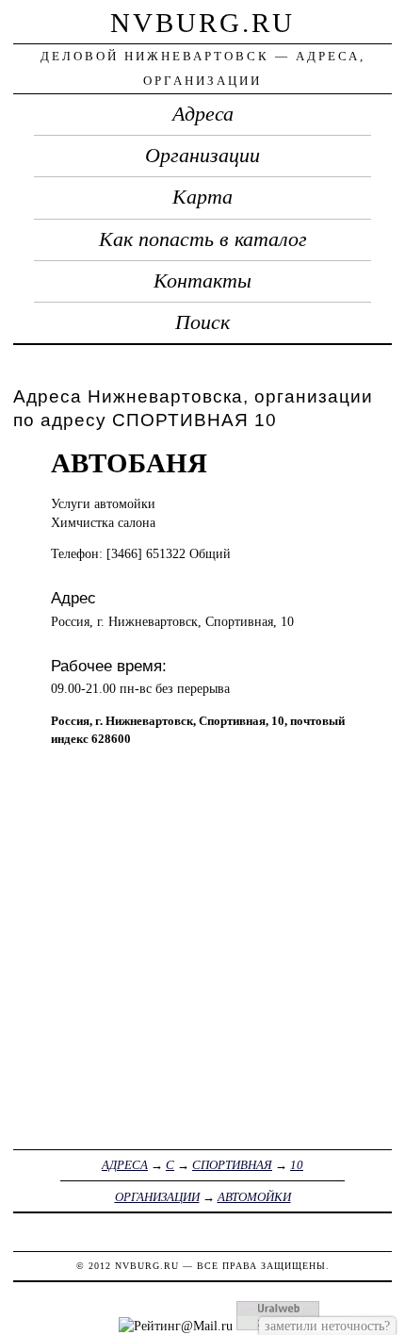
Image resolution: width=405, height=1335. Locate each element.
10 (296, 1165)
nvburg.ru (202, 23)
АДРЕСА (125, 1165)
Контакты (202, 281)
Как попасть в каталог (203, 239)
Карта (202, 197)
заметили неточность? (327, 1325)
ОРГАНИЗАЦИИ (157, 1197)
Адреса (203, 114)
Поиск (202, 322)
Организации (202, 155)
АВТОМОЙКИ (254, 1197)
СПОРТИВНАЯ (232, 1165)
